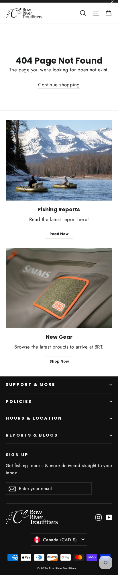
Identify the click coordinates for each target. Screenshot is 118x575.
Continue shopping (59, 84)
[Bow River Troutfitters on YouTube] (109, 517)
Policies (19, 401)
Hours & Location (34, 418)
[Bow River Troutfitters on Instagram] (98, 517)
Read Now (59, 233)
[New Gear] (59, 288)
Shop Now (59, 361)
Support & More (30, 384)
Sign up (17, 455)
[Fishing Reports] (59, 160)
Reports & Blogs (32, 435)
